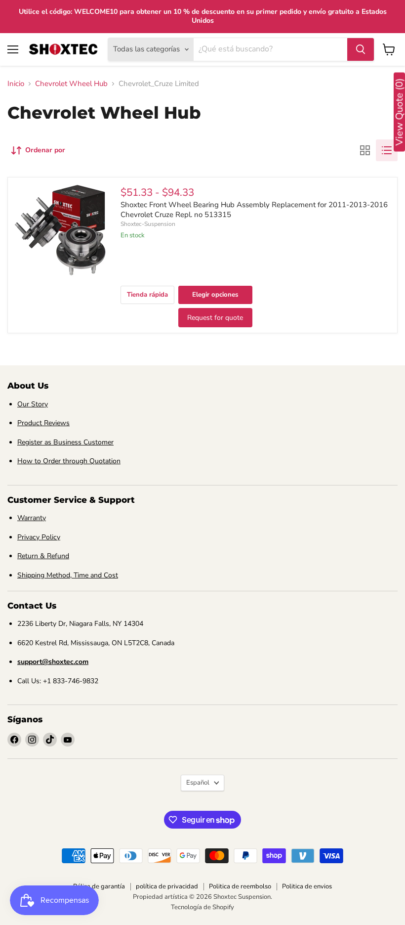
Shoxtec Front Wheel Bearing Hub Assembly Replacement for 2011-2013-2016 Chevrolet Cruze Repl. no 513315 (254, 210)
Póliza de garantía (99, 886)
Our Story (32, 404)
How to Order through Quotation (69, 461)
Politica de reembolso (240, 886)
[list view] (387, 150)
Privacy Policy (38, 537)
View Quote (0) (399, 112)
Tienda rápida (147, 294)
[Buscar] (360, 49)
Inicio (15, 84)
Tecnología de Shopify (202, 907)
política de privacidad (167, 886)
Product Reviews (43, 423)
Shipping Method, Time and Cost (67, 575)
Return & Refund (43, 556)
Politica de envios (307, 886)
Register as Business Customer (65, 442)
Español (197, 782)
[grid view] (365, 150)
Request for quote (215, 317)
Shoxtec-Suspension (148, 224)
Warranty (31, 518)
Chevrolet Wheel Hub (71, 84)
